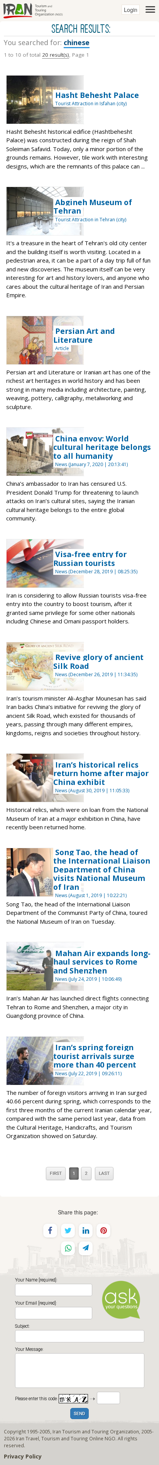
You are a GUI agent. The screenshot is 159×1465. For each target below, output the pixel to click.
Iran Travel (27, 1438)
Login (130, 9)
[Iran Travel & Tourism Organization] (33, 9)
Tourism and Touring (64, 1438)
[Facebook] (50, 1231)
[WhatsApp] (68, 1248)
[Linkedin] (86, 1231)
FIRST (56, 1173)
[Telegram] (86, 1248)
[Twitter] (68, 1231)
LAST (104, 1173)
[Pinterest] (103, 1231)
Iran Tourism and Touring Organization (95, 1431)
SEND (79, 1414)
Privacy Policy (23, 1456)
